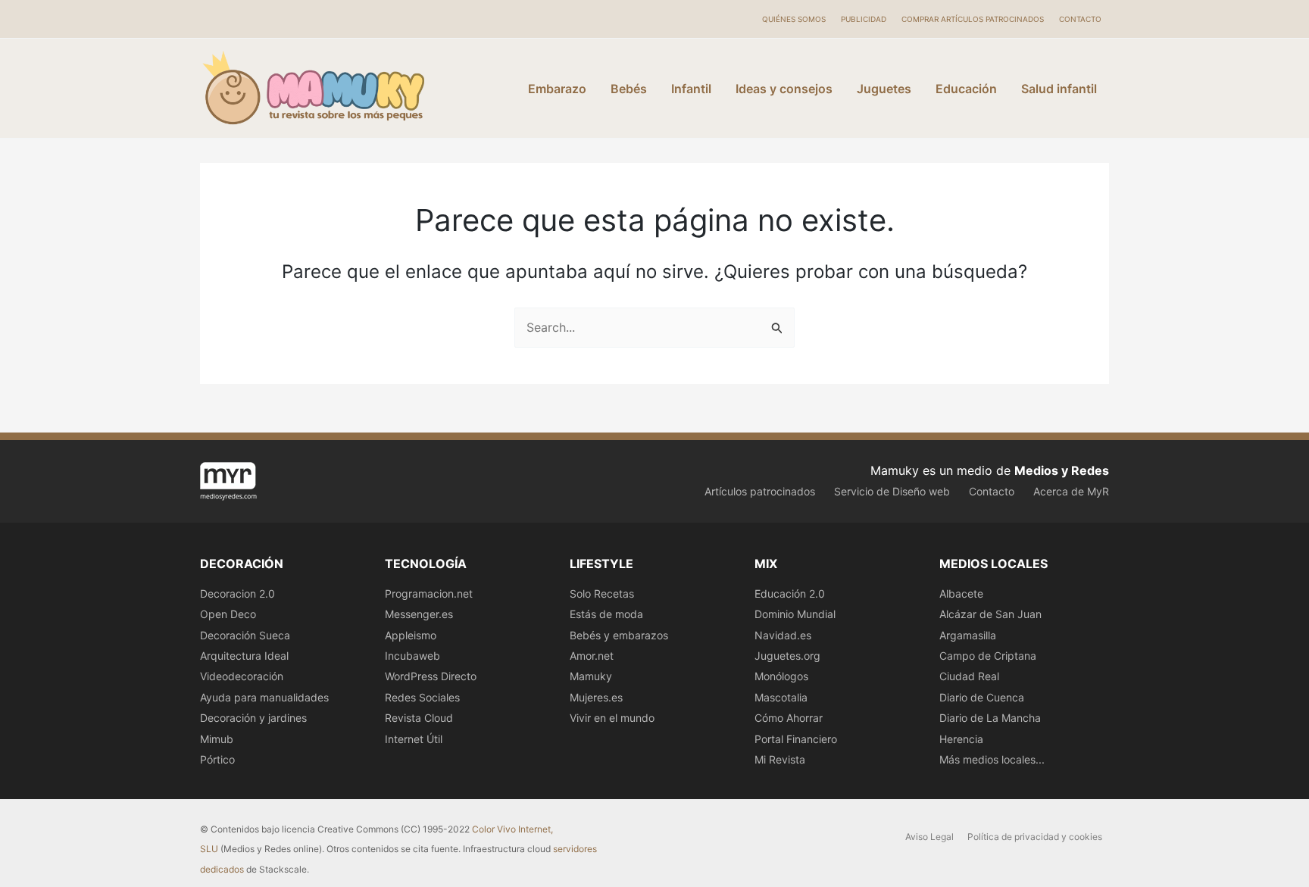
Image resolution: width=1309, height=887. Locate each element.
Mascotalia (781, 697)
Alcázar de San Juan (990, 613)
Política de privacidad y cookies (1034, 836)
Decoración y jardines (253, 717)
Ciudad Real (969, 676)
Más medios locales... (992, 759)
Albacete (961, 593)
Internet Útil (413, 738)
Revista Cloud (419, 717)
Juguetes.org (787, 655)
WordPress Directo (430, 676)
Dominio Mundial (795, 613)
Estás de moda (606, 613)
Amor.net (592, 655)
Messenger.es (419, 613)
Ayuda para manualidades (264, 697)
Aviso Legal (929, 836)
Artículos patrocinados (759, 491)
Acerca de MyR (1071, 491)
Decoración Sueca (245, 635)
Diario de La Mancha (990, 717)
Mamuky (591, 676)
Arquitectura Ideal (244, 655)
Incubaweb (412, 655)
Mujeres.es (596, 697)
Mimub (216, 738)
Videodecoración (241, 676)
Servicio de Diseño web (892, 491)
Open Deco (228, 613)
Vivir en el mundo (612, 717)
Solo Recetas (602, 593)
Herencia (961, 738)
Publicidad (863, 18)
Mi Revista (779, 759)
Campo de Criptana (987, 655)
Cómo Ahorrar (788, 717)
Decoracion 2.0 (237, 593)
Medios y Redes (1061, 470)
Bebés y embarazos (619, 635)
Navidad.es (782, 635)
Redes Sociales (422, 697)
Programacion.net (429, 593)
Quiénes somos (794, 18)
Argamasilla (967, 635)
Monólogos (781, 676)
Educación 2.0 (789, 593)
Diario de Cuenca (981, 697)
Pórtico (217, 759)
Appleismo (410, 635)
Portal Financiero (795, 738)
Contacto (1080, 18)
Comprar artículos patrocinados (972, 18)
